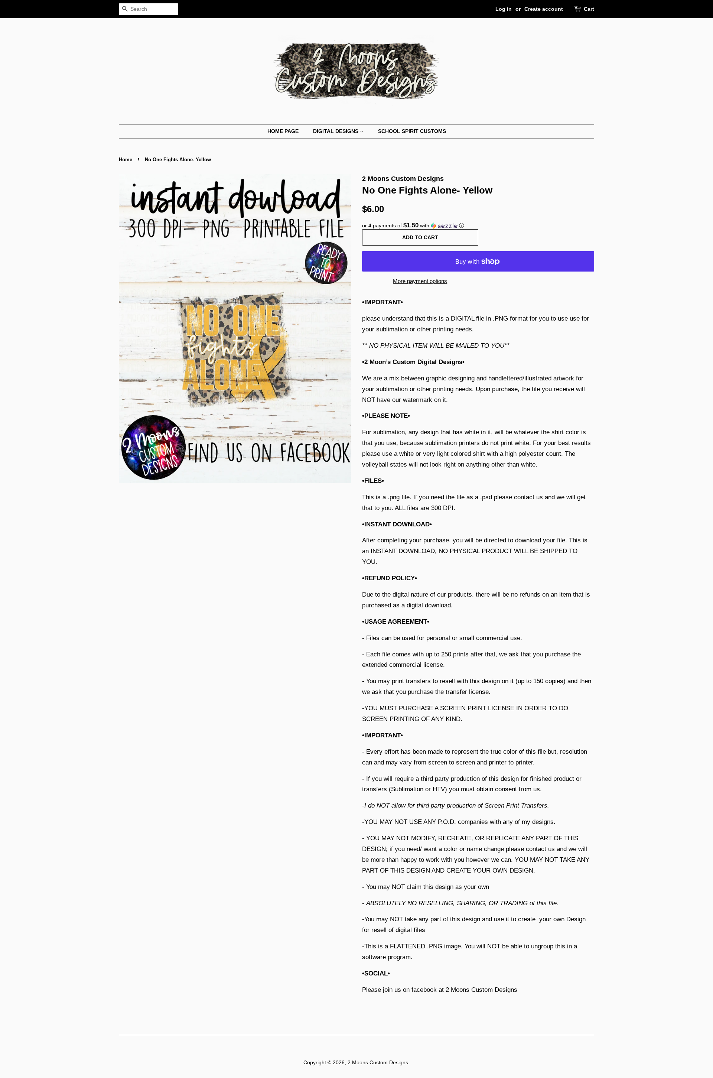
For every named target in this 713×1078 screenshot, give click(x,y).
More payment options (420, 281)
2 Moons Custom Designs (378, 1062)
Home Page (283, 131)
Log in (503, 9)
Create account (543, 9)
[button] (478, 225)
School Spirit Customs (412, 131)
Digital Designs (336, 131)
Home (125, 159)
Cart (589, 9)
